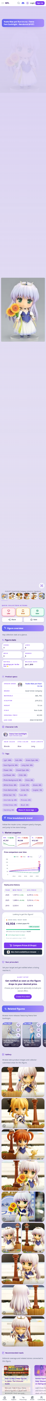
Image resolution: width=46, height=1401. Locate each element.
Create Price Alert (23, 996)
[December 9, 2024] (16, 1372)
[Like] (18, 1025)
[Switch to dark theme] (27, 3)
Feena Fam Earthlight (34, 12)
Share (13, 620)
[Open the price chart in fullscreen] (40, 856)
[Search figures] (18, 3)
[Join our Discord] (23, 3)
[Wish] (18, 1030)
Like (8, 613)
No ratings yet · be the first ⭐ (11, 665)
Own (37, 613)
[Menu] (18, 1035)
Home (4, 12)
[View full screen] (42, 586)
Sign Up (40, 3)
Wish (23, 613)
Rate (35, 620)
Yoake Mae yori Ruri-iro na (16, 12)
